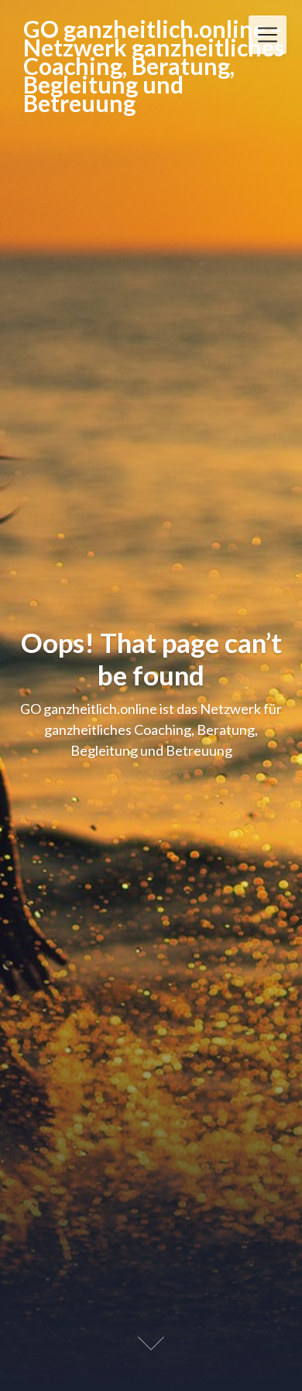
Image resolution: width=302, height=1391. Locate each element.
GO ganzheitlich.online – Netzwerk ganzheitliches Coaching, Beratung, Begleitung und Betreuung (153, 65)
